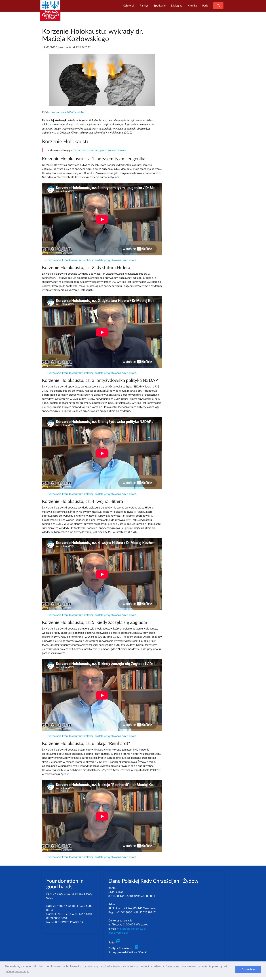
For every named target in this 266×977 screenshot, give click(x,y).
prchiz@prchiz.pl (118, 932)
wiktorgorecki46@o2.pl (131, 928)
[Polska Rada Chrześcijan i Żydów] (50, 12)
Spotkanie (160, 5)
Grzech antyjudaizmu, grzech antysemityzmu (100, 150)
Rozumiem (248, 969)
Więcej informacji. (17, 971)
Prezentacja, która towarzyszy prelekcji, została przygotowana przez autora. (92, 260)
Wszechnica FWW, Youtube (68, 112)
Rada (205, 5)
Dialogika (176, 5)
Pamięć (144, 5)
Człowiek (128, 5)
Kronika (192, 5)
